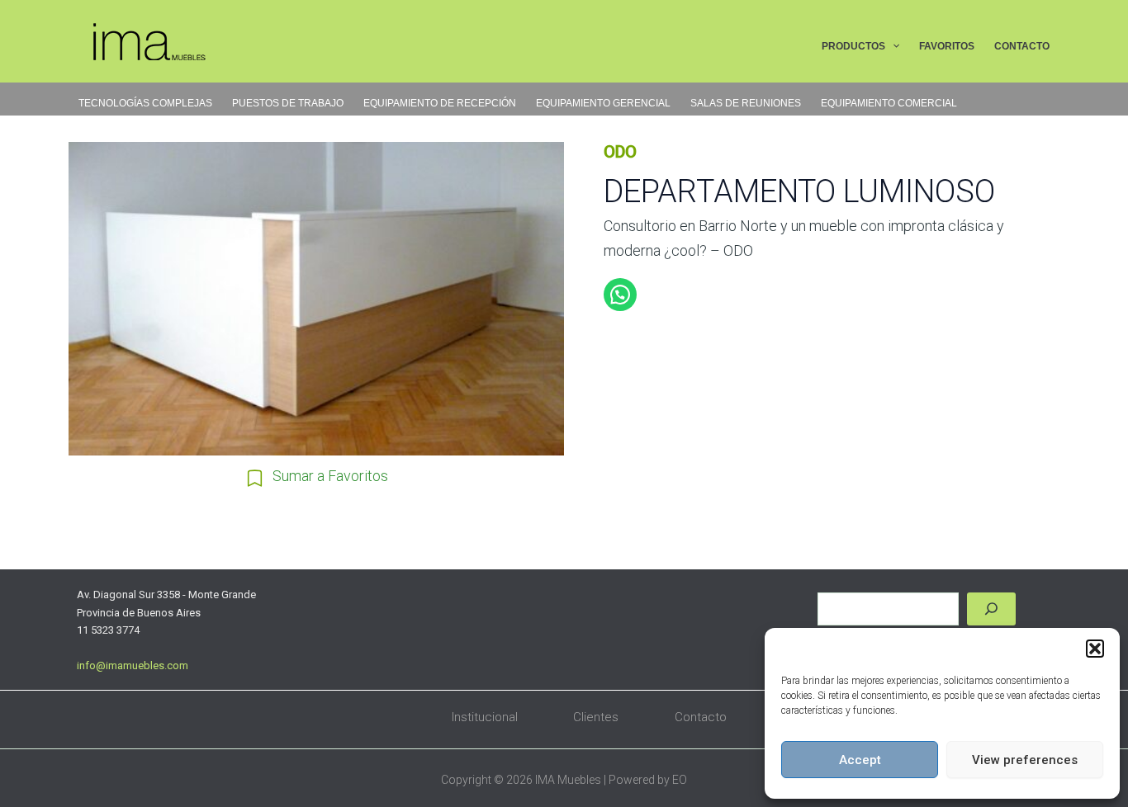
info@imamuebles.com (132, 665)
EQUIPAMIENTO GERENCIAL (603, 103)
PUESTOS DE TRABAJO (288, 103)
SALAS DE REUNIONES (745, 103)
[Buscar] (991, 608)
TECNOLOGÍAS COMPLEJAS (145, 103)
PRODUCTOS (853, 46)
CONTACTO (1022, 46)
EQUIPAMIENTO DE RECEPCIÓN (439, 103)
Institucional (485, 717)
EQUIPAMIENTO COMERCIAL (889, 103)
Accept (860, 760)
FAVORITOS (946, 46)
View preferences (1025, 760)
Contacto (701, 717)
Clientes (596, 717)
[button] (1095, 648)
